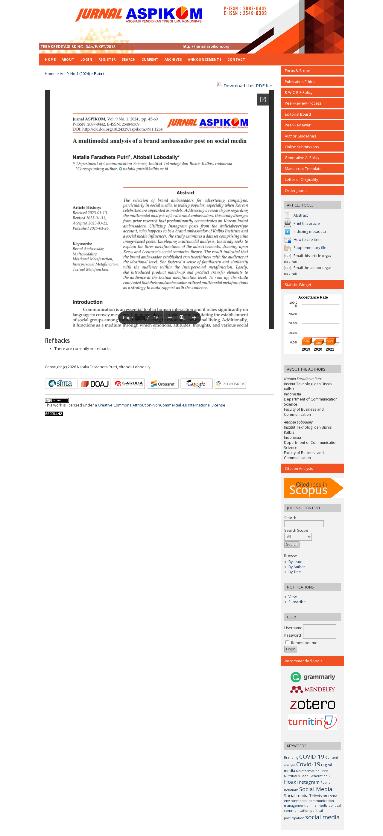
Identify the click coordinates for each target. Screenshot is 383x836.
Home (50, 59)
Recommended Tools (303, 661)
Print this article (307, 223)
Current (150, 59)
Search (129, 59)
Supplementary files (311, 247)
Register (107, 59)
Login (86, 59)
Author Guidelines (300, 136)
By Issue (295, 561)
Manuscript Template (303, 168)
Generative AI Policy (302, 157)
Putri (99, 73)
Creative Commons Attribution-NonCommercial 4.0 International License (161, 405)
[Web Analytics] (54, 414)
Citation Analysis (299, 468)
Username (293, 627)
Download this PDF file (248, 85)
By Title (294, 571)
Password (292, 635)
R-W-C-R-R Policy (298, 92)
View (292, 596)
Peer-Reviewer (298, 125)
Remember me (304, 642)
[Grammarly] (313, 681)
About (68, 59)
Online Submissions (302, 146)
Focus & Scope (297, 70)
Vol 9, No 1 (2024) (75, 73)
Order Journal (296, 190)
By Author (296, 566)
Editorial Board (298, 114)
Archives (173, 59)
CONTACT (236, 59)
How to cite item (308, 239)
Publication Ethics (299, 81)
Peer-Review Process (303, 103)
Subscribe (297, 601)
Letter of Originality (301, 179)
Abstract (301, 215)
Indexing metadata (310, 231)
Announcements (204, 59)
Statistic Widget (298, 284)
